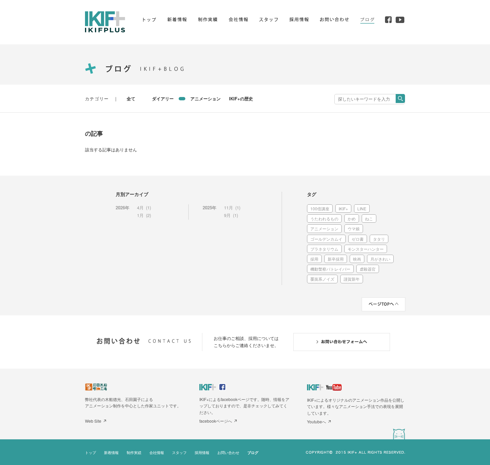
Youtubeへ (316, 421)
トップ (90, 452)
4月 (140, 207)
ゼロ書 (358, 239)
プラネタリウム (324, 249)
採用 (314, 259)
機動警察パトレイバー (330, 269)
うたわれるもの (324, 218)
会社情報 (156, 452)
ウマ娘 (354, 228)
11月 (228, 207)
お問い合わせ (228, 452)
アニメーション (205, 98)
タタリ (379, 239)
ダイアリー (163, 98)
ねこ (369, 218)
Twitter (399, 434)
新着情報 (111, 452)
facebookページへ (215, 421)
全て (131, 98)
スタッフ (179, 452)
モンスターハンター (366, 249)
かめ (352, 218)
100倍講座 (319, 208)
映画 (357, 259)
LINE (361, 208)
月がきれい (380, 259)
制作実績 (134, 452)
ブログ (252, 452)
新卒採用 (336, 259)
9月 (227, 215)
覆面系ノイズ (322, 279)
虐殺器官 (368, 269)
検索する (400, 98)
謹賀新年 (352, 279)
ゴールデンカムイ (326, 239)
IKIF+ (343, 208)
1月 (140, 215)
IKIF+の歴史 (241, 98)
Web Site (93, 421)
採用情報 (202, 452)
